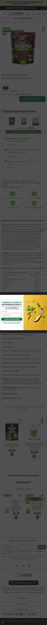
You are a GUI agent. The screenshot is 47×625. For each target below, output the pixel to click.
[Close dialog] (45, 296)
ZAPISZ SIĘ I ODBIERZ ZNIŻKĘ (11, 319)
